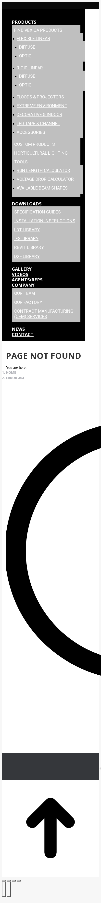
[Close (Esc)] (4, 881)
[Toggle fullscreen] (14, 881)
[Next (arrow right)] (9, 889)
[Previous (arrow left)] (4, 889)
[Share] (9, 881)
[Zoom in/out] (19, 881)
